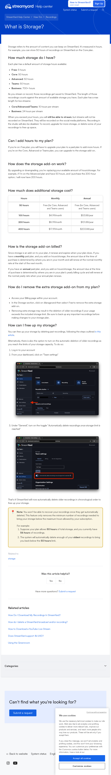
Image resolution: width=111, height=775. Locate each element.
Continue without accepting (97, 712)
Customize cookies (82, 766)
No (60, 580)
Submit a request (89, 9)
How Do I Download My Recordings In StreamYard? (34, 615)
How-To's (38, 17)
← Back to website (17, 753)
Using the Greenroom (19, 642)
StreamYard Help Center (18, 17)
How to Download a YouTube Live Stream (29, 628)
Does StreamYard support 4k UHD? (26, 635)
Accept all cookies (82, 758)
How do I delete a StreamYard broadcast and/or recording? (38, 622)
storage (11, 558)
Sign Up (99, 3)
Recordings (51, 17)
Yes (51, 580)
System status (70, 9)
